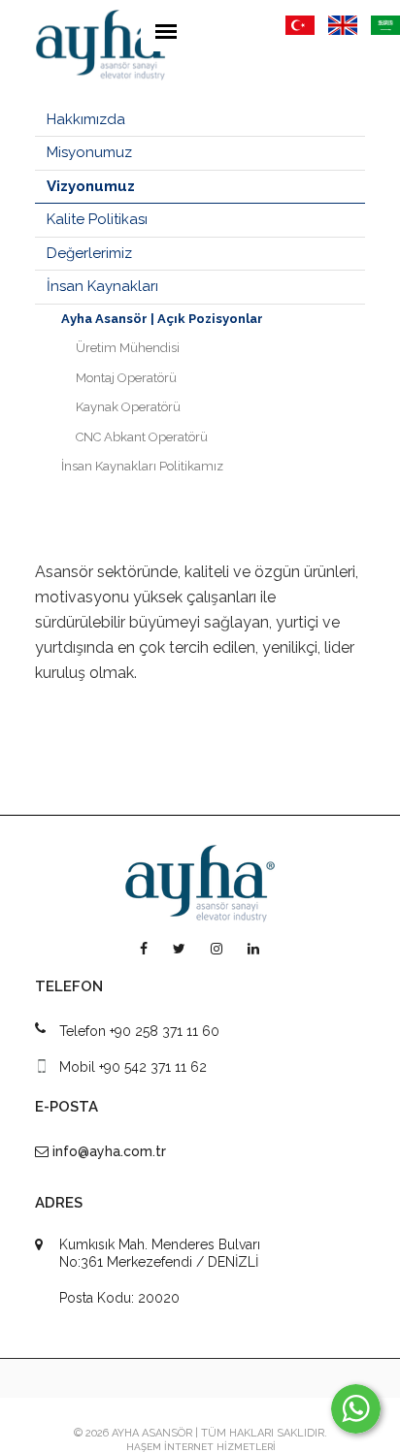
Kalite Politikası (97, 219)
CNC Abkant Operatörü (142, 437)
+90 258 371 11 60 (164, 1031)
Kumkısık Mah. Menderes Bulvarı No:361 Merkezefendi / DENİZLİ (159, 1253)
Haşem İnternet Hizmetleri (201, 1446)
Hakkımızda (86, 119)
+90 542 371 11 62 (153, 1067)
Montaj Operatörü (126, 378)
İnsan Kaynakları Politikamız (142, 466)
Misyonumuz (89, 152)
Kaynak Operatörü (128, 407)
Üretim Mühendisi (128, 347)
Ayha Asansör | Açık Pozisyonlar (162, 318)
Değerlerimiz (89, 253)
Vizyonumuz (91, 186)
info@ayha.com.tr (109, 1151)
